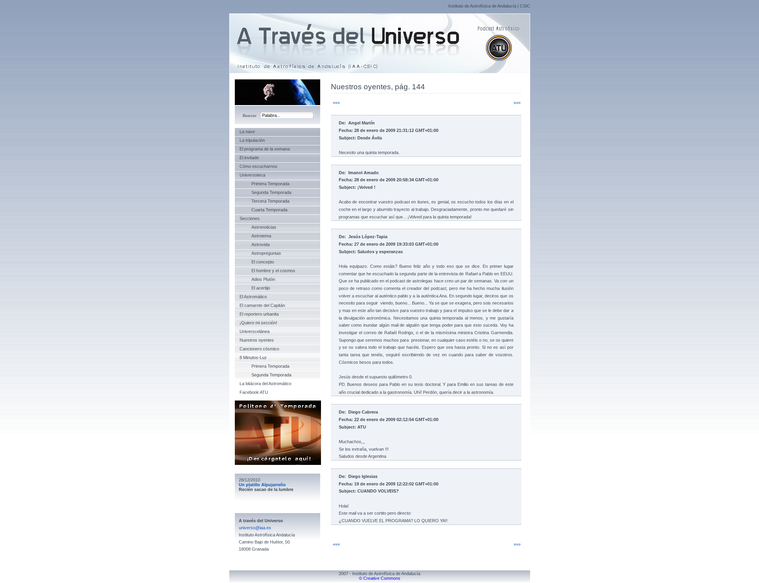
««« (336, 102)
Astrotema (255, 235)
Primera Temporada (264, 183)
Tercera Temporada (264, 201)
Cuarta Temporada (263, 209)
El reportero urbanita (259, 314)
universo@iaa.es (255, 527)
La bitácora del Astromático (265, 383)
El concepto (257, 262)
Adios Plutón (257, 279)
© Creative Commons (379, 578)
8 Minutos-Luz (253, 357)
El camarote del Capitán (262, 305)
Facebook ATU (254, 392)
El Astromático (253, 296)
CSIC (525, 6)
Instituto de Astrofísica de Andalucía (482, 6)
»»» (517, 102)
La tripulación (252, 140)
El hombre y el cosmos (267, 270)
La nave (247, 131)
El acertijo (255, 288)
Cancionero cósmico (259, 348)
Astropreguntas (260, 253)
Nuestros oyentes (257, 340)
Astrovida (255, 244)
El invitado (249, 157)
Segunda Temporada (265, 192)
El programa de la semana (265, 149)
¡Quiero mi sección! (258, 322)
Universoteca (252, 175)
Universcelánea (255, 331)
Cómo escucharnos (259, 166)
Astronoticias (258, 227)
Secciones (250, 218)
